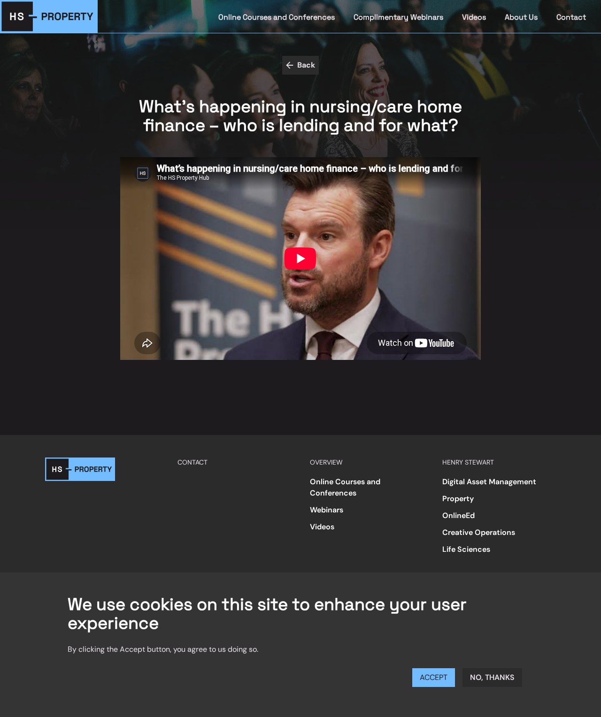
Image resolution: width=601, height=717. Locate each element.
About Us (521, 17)
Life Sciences (466, 549)
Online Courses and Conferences (276, 17)
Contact (571, 17)
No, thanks (492, 677)
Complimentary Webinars (398, 17)
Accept (433, 677)
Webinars (326, 510)
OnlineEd (458, 515)
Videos (474, 17)
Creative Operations (478, 532)
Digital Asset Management (489, 482)
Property (458, 498)
